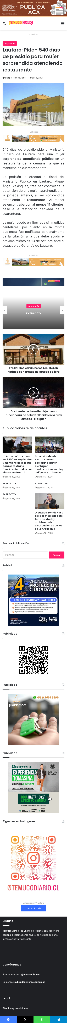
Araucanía (9, 43)
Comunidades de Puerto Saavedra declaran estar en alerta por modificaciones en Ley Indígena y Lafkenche (49, 464)
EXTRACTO (19, 313)
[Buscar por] (4, 24)
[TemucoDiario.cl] (21, 23)
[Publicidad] (33, 8)
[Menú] (62, 24)
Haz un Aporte (33, 908)
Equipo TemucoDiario (15, 77)
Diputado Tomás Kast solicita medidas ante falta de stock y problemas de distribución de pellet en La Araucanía (49, 521)
